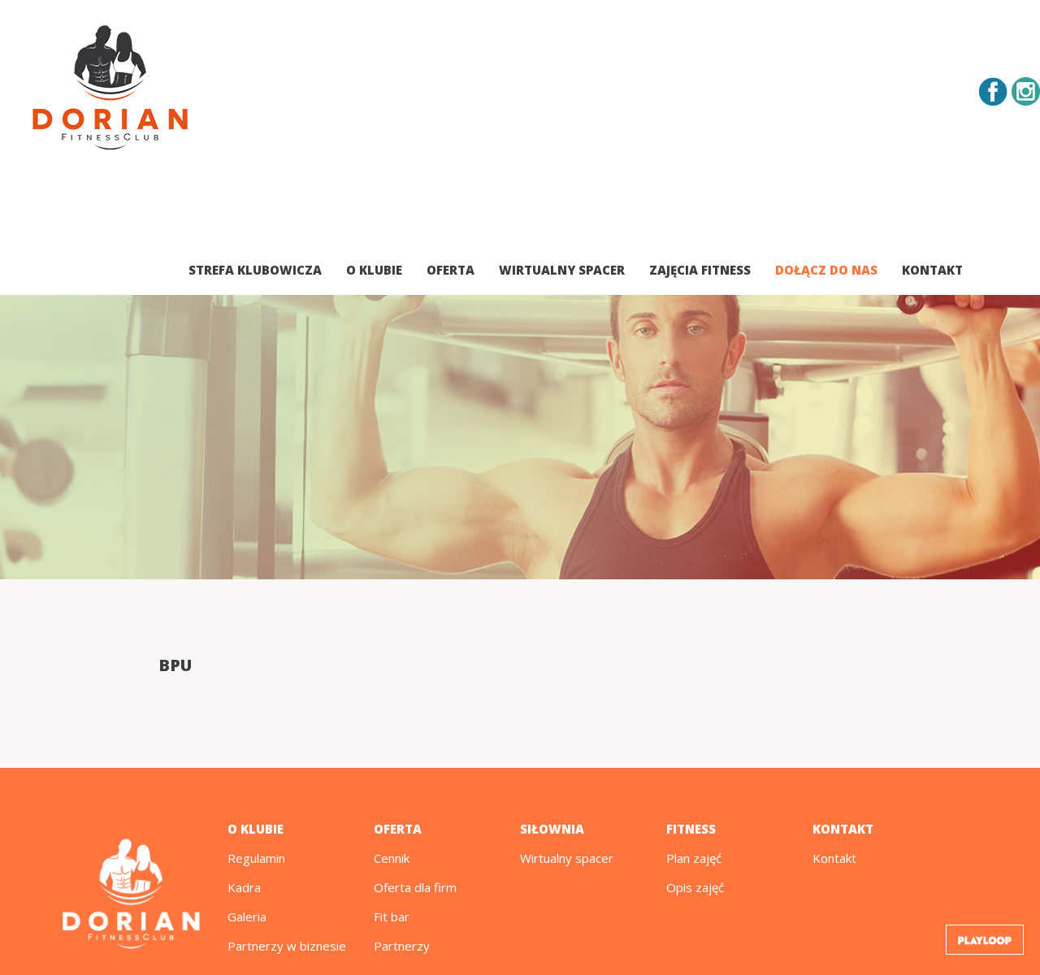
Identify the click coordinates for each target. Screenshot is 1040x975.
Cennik (392, 858)
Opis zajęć (695, 887)
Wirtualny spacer (562, 270)
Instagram (1026, 91)
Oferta (450, 270)
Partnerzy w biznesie (287, 946)
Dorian (110, 90)
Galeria (247, 916)
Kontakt (932, 270)
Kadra (244, 887)
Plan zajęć (694, 858)
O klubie (374, 270)
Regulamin (256, 858)
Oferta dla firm (415, 887)
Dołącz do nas (826, 270)
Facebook (993, 91)
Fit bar (392, 916)
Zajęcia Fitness (700, 270)
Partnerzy (402, 946)
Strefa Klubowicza (255, 270)
